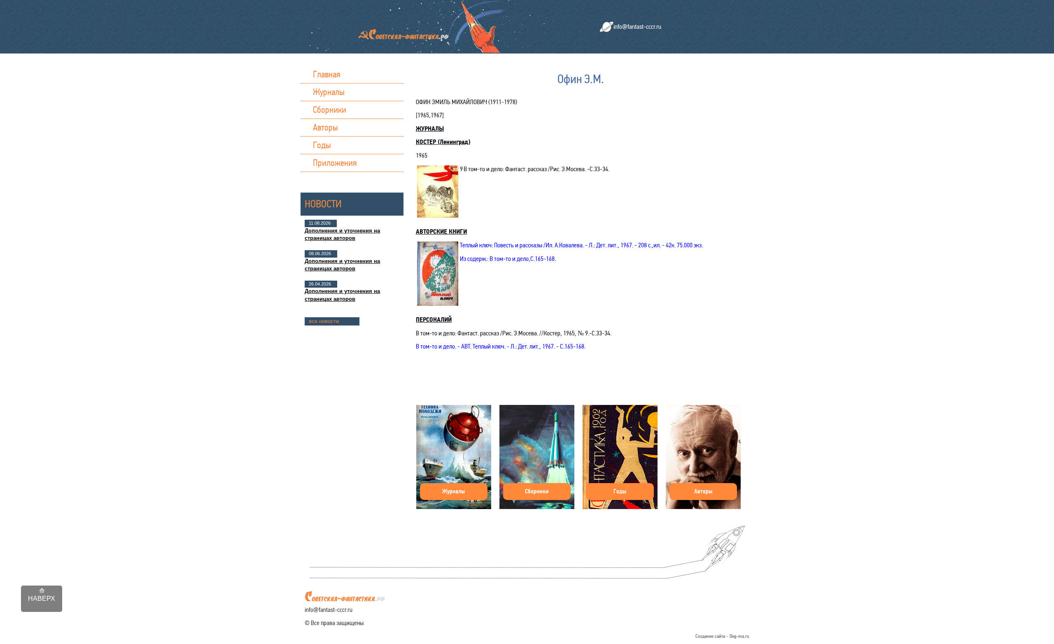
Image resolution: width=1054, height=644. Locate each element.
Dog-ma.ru (739, 636)
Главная (326, 74)
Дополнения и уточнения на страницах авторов (342, 234)
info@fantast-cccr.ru (637, 26)
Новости (323, 204)
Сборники (329, 109)
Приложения (335, 162)
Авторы (325, 127)
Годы (322, 145)
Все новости (324, 321)
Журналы (329, 92)
